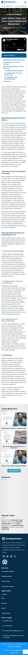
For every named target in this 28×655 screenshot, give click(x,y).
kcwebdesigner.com (18, 650)
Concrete (14, 523)
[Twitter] (7, 556)
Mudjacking (5, 529)
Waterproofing (6, 576)
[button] (25, 2)
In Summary (7, 81)
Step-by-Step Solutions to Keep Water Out (13, 67)
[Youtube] (11, 556)
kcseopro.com (14, 652)
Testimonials (5, 613)
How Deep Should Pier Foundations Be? (14, 428)
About (3, 608)
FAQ (2, 598)
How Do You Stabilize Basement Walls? (14, 466)
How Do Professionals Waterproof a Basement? (14, 447)
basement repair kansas (8, 522)
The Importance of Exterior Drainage (12, 63)
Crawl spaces (19, 127)
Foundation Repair (14, 14)
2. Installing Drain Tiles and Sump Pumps (13, 74)
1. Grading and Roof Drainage (13, 70)
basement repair (17, 520)
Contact (4, 594)
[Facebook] (3, 556)
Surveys (4, 603)
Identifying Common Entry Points (14, 60)
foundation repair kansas (16, 527)
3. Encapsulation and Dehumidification (11, 78)
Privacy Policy (11, 646)
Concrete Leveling (7, 586)
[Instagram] (14, 556)
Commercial (5, 581)
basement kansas (6, 520)
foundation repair (6, 525)
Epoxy (19, 523)
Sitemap (18, 646)
